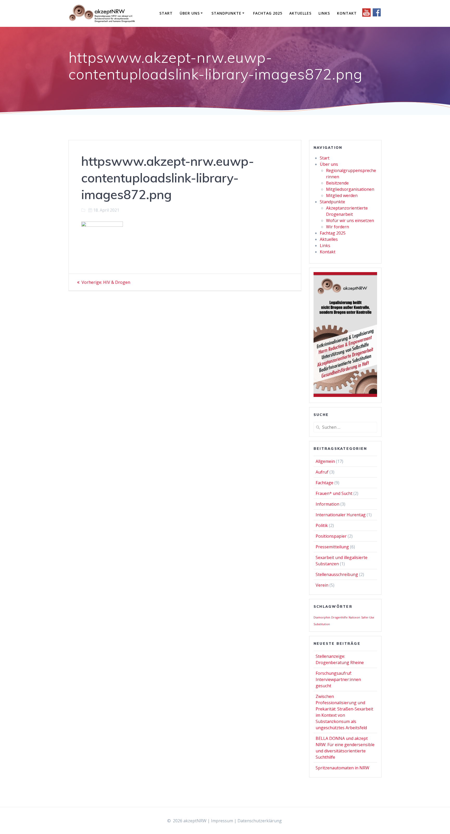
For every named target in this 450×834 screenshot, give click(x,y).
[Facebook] (377, 15)
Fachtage (324, 483)
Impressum (222, 821)
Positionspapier (331, 536)
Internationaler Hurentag (341, 515)
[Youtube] (367, 15)
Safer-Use (367, 617)
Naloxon (354, 617)
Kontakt (347, 13)
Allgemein (325, 461)
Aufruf (322, 472)
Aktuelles (300, 13)
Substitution (322, 624)
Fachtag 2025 (267, 13)
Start (166, 13)
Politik (322, 525)
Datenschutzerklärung (260, 821)
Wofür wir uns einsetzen (350, 220)
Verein (322, 585)
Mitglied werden (342, 195)
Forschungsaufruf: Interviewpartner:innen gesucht (338, 679)
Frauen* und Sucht (334, 493)
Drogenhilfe (339, 617)
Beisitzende (337, 183)
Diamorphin (322, 617)
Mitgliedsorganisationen (350, 189)
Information (327, 504)
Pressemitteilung (332, 547)
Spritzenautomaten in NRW (342, 768)
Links (324, 13)
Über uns (190, 13)
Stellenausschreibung (337, 574)
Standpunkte (226, 13)
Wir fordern (337, 227)
